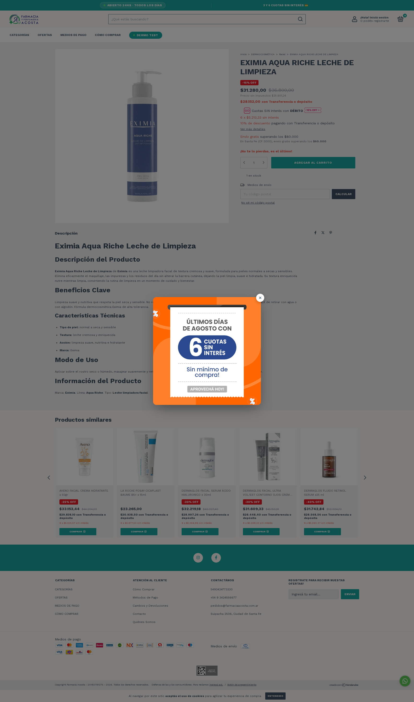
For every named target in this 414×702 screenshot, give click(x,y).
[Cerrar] (260, 298)
